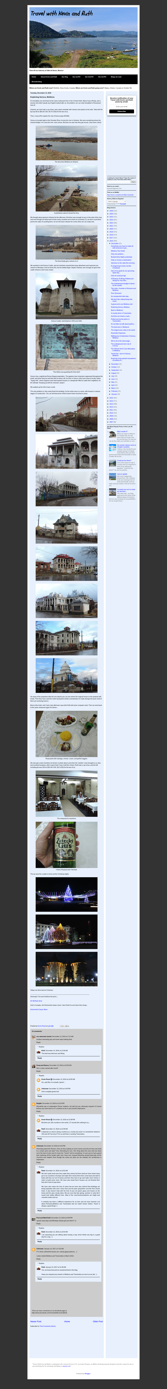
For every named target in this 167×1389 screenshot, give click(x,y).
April (113, 385)
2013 (111, 404)
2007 (111, 422)
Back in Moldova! (117, 310)
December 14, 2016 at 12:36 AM (57, 1050)
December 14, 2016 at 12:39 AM (57, 1129)
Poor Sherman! (116, 293)
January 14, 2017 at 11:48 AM (56, 1267)
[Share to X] (64, 1026)
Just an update (122, 474)
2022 (111, 223)
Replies (41, 1047)
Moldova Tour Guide (118, 251)
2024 (111, 217)
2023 (111, 220)
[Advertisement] (66, 1343)
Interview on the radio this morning (123, 263)
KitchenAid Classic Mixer (39, 1009)
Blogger (87, 1373)
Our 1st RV (76, 77)
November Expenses (118, 333)
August (114, 373)
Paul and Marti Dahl (43, 1218)
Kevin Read (42, 1026)
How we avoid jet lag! (118, 276)
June (113, 379)
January (114, 394)
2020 (111, 229)
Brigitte (39, 1103)
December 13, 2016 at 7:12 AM (62, 1036)
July (113, 376)
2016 (111, 241)
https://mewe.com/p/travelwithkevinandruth (120, 195)
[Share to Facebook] (66, 1026)
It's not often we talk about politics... (123, 324)
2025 (111, 214)
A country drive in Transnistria (121, 313)
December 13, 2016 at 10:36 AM (60, 1065)
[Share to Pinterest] (68, 1026)
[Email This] (61, 1026)
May (113, 382)
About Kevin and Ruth (49, 77)
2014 (111, 401)
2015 (111, 398)
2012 (111, 407)
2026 (111, 211)
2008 (111, 419)
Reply (38, 1042)
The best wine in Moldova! (120, 327)
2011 (111, 410)
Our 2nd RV (89, 77)
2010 (111, 413)
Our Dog (65, 77)
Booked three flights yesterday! (121, 257)
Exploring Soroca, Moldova (120, 307)
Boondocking (37, 81)
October (114, 367)
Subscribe (122, 111)
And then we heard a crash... (121, 316)
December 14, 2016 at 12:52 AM (57, 1170)
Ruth (43, 1050)
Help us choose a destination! (121, 260)
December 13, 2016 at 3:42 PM (54, 1146)
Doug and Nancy (42, 1065)
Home (34, 77)
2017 (111, 238)
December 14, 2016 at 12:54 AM (57, 1232)
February (114, 391)
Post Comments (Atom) (48, 1326)
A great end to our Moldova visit (121, 304)
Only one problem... (117, 254)
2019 (111, 232)
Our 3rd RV (102, 77)
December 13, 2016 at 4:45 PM (59, 1088)
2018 (111, 235)
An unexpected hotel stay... (120, 296)
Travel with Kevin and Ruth (61, 13)
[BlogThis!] (63, 1026)
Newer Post (35, 1321)
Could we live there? (124, 460)
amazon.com (66, 1366)
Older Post (98, 1321)
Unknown (45, 1088)
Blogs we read (116, 77)
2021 (111, 226)
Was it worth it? (122, 431)
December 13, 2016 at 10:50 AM (64, 1079)
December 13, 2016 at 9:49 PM (61, 1218)
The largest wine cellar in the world (123, 330)
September (115, 370)
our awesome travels (44, 1036)
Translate (123, 204)
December (115, 243)
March (113, 388)
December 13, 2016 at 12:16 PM (53, 1103)
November (115, 364)
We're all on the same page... (121, 341)
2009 (111, 416)
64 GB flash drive (36, 1001)
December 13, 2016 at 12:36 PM (64, 1119)
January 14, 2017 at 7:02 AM (54, 1249)
